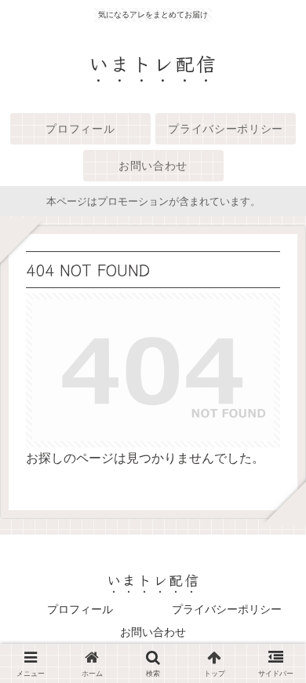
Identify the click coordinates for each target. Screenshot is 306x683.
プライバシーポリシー (227, 609)
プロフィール (80, 609)
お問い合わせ (153, 632)
